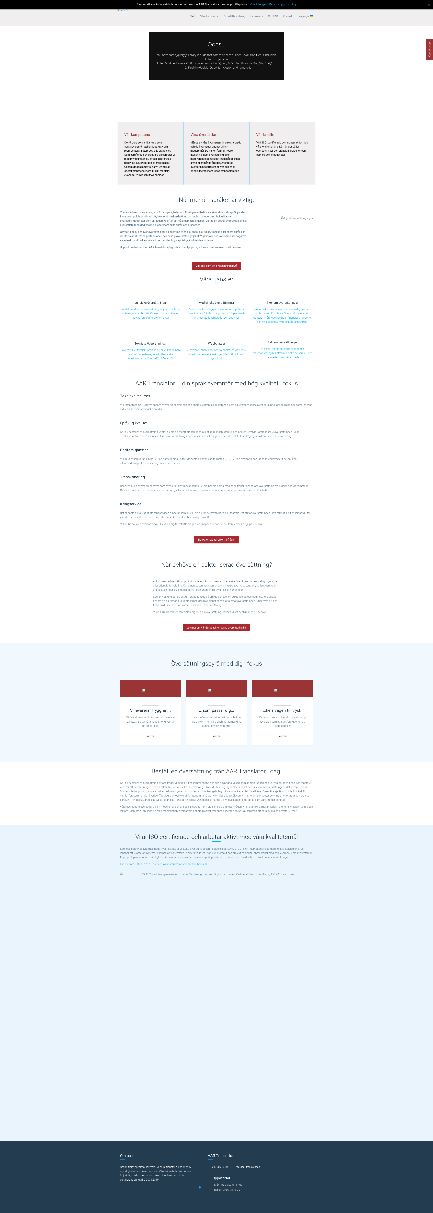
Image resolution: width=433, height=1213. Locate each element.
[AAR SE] (123, 10)
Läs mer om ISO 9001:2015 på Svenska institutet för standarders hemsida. (164, 864)
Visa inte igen (258, 4)
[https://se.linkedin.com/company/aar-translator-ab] (270, 1166)
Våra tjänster (207, 16)
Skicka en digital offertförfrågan (216, 539)
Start (192, 16)
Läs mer (150, 736)
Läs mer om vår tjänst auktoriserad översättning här (216, 627)
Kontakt (287, 16)
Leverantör (256, 16)
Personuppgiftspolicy (283, 4)
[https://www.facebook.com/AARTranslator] (264, 1166)
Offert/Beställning (234, 16)
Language (303, 16)
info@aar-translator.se (247, 1166)
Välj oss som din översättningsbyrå (216, 265)
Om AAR (273, 16)
